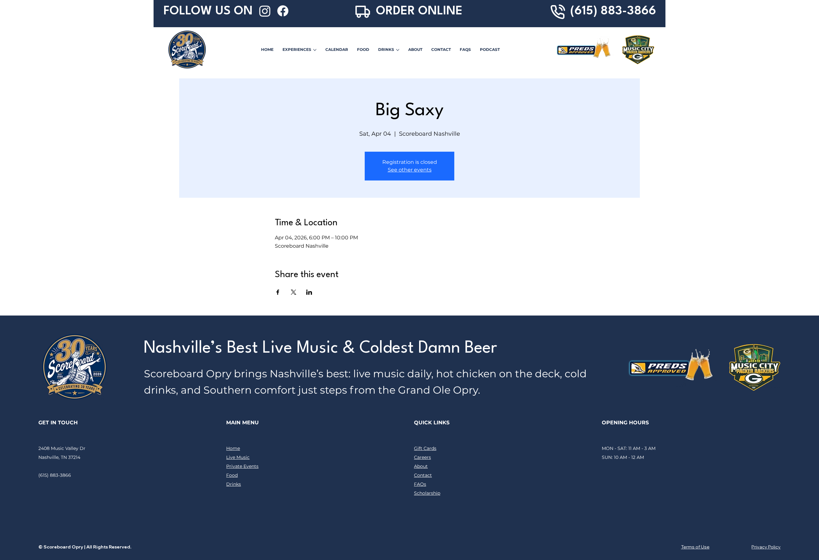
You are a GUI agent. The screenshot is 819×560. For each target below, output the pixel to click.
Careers (422, 457)
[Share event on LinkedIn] (309, 292)
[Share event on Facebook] (278, 292)
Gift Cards (425, 448)
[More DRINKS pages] (397, 50)
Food (232, 475)
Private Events (242, 466)
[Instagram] (265, 11)
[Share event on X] (293, 292)
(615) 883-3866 (613, 11)
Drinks (233, 484)
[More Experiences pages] (314, 50)
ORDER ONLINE (419, 11)
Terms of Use (695, 547)
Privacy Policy (766, 547)
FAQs (420, 484)
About (421, 466)
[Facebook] (282, 11)
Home (233, 448)
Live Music (238, 457)
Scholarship (427, 493)
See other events (410, 170)
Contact (423, 475)
